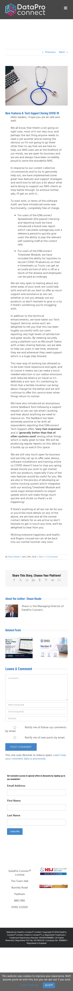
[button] (8, 647)
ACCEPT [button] (49, 985)
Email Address (16, 786)
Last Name (13, 815)
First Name (14, 801)
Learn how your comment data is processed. (35, 757)
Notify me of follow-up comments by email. (35, 729)
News (41, 557)
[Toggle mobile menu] (66, 8)
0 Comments (52, 557)
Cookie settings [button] (29, 985)
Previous (50, 52)
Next (62, 52)
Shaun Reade (14, 557)
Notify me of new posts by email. (45, 737)
